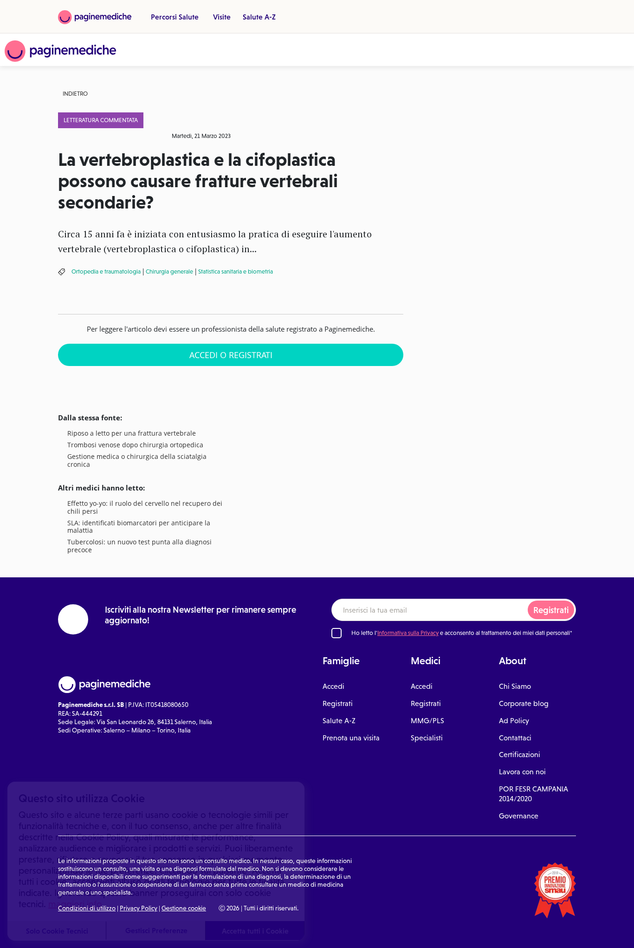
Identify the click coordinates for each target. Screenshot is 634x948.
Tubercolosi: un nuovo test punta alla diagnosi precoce (139, 546)
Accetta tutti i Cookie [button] (255, 931)
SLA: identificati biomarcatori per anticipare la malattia (138, 527)
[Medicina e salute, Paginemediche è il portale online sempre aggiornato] (60, 51)
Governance (518, 816)
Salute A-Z (259, 17)
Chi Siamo (515, 686)
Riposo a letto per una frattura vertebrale (131, 434)
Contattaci (515, 738)
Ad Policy (514, 721)
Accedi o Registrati (230, 354)
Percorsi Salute (175, 17)
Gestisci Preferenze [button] (156, 930)
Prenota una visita (351, 738)
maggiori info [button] (75, 904)
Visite (222, 17)
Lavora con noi (522, 772)
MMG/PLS (427, 721)
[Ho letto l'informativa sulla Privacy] (336, 633)
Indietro (75, 93)
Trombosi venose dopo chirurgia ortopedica (135, 445)
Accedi (333, 686)
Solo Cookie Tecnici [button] (57, 931)
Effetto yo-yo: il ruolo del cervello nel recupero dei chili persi (144, 508)
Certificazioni (519, 754)
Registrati (551, 610)
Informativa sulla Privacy (408, 632)
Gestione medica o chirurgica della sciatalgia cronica (137, 461)
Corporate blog (524, 703)
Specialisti (427, 738)
